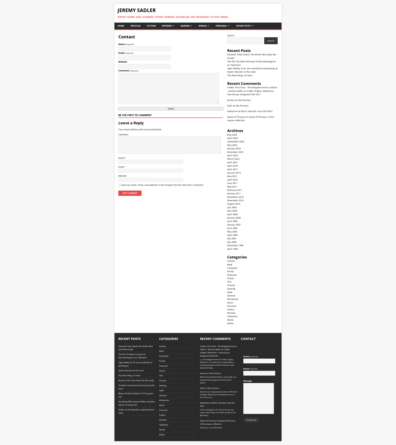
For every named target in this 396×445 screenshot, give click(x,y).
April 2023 (232, 155)
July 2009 (232, 207)
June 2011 (232, 183)
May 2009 (232, 210)
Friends (231, 285)
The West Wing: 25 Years (240, 75)
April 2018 (232, 165)
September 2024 (235, 141)
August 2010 (233, 203)
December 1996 (235, 245)
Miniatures (233, 299)
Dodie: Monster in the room (241, 71)
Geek (229, 292)
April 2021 (232, 162)
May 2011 (232, 186)
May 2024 (232, 145)
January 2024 (234, 148)
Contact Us (251, 420)
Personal (221, 25)
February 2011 (234, 190)
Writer (230, 323)
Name (126, 44)
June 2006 (232, 228)
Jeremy (230, 100)
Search (230, 35)
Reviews (167, 25)
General (231, 295)
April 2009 (232, 214)
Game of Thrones (236, 116)
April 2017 (232, 169)
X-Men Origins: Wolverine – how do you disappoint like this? (215, 352)
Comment (128, 70)
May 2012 (232, 176)
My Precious (244, 100)
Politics (231, 309)
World (203, 25)
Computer (232, 267)
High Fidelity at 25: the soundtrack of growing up (252, 68)
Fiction (151, 25)
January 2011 (234, 193)
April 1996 (232, 248)
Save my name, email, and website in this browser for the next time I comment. (162, 184)
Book (229, 264)
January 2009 (234, 217)
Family (230, 271)
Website (122, 61)
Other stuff (243, 25)
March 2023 (233, 158)
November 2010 (235, 200)
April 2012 (232, 179)
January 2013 (234, 172)
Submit (171, 109)
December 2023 (235, 152)
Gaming (185, 25)
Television (232, 316)
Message (247, 380)
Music (230, 302)
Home (121, 25)
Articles (136, 25)
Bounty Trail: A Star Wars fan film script (136, 380)
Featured (232, 274)
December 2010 (235, 197)
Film (229, 281)
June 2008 (232, 221)
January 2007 (234, 224)
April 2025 (232, 138)
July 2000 (232, 242)
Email (125, 52)
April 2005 (232, 235)
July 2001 (232, 238)
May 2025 (232, 134)
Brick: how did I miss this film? (257, 111)
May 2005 (232, 231)
